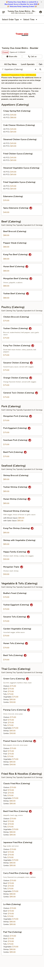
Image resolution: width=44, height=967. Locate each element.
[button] (41, 2)
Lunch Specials (28, 64)
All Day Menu (10, 64)
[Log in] (40, 12)
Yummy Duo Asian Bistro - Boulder (22, 11)
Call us (33, 56)
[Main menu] (3, 12)
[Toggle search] (40, 69)
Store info (12, 56)
